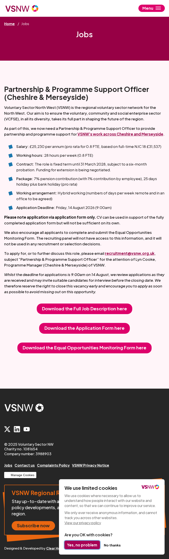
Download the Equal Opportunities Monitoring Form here (84, 347)
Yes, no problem (82, 544)
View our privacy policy (82, 522)
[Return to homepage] (21, 8)
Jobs (8, 465)
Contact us (25, 465)
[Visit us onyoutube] (27, 429)
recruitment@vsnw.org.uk (129, 253)
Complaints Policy (53, 465)
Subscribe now (33, 525)
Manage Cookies (22, 475)
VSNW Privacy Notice (90, 465)
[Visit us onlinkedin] (17, 429)
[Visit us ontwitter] (7, 429)
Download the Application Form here (84, 328)
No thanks (112, 545)
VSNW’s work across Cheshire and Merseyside (120, 134)
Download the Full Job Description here (84, 308)
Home (9, 23)
